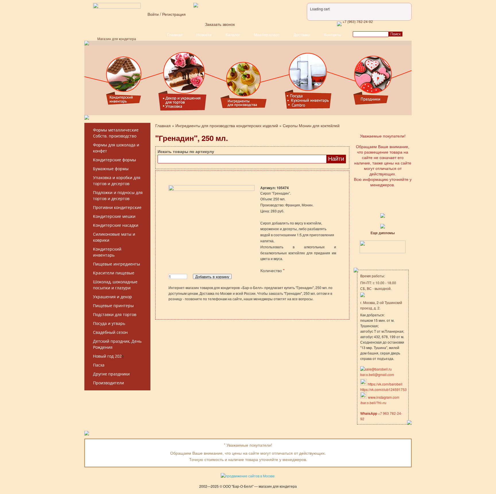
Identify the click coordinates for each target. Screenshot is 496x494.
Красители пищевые (113, 273)
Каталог (233, 34)
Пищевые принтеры (113, 305)
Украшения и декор (112, 296)
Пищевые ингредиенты (116, 264)
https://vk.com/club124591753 (383, 389)
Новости (204, 34)
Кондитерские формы (114, 159)
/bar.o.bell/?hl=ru (373, 402)
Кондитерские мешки (114, 216)
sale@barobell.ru (378, 369)
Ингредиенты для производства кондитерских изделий (226, 125)
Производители (108, 382)
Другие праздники (111, 374)
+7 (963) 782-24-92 (357, 21)
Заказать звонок (220, 24)
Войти (153, 14)
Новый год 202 (107, 356)
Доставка (301, 34)
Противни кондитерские (117, 207)
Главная (175, 34)
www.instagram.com (383, 397)
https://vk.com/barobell (384, 383)
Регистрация (174, 14)
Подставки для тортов (114, 314)
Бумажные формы (111, 168)
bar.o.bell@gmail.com (377, 374)
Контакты (332, 34)
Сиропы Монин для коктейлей (311, 125)
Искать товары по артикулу (186, 151)
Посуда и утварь (109, 323)
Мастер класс (267, 34)
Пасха (98, 365)
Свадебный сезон (110, 332)
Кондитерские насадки (115, 225)
